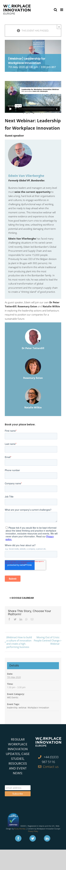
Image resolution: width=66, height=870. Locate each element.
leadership (12, 707)
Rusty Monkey (19, 828)
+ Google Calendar (21, 597)
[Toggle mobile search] (55, 9)
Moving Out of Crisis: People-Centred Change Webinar (47, 640)
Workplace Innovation (38, 707)
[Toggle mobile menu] (62, 9)
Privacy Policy (33, 831)
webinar (22, 707)
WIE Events (12, 697)
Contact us (50, 766)
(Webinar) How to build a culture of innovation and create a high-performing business (19, 642)
